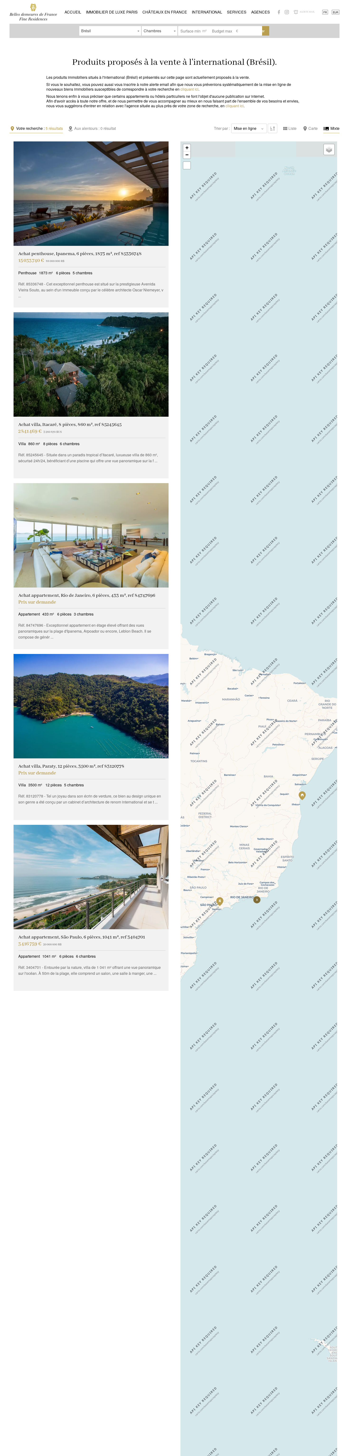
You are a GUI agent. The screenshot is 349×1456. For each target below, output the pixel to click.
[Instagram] (287, 12)
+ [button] (187, 148)
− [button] (187, 155)
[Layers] (329, 149)
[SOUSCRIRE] (296, 12)
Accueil (33, 12)
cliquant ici (189, 89)
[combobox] (110, 31)
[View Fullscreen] (186, 165)
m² (204, 30)
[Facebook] (279, 12)
